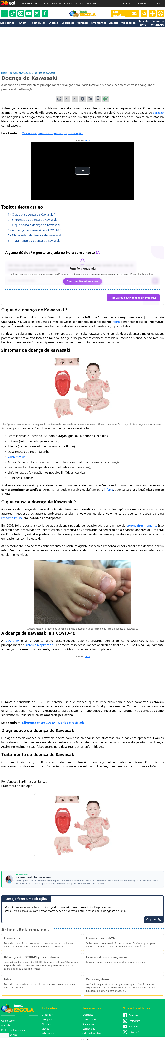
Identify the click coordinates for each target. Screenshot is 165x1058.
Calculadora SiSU (91, 1033)
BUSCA (126, 3)
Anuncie (5, 1025)
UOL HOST (44, 3)
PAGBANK (57, 3)
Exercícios (87, 1014)
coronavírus (135, 525)
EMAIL (160, 3)
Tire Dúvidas (89, 1019)
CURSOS (68, 3)
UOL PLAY (80, 3)
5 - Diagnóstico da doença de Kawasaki (34, 235)
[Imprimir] (59, 99)
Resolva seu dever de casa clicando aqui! (133, 297)
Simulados (88, 1024)
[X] (37, 13)
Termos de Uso (9, 1034)
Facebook (134, 1015)
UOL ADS (91, 3)
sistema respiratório (39, 645)
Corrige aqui (89, 1028)
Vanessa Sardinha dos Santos (33, 877)
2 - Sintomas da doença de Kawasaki (33, 220)
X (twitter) (134, 1032)
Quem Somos (8, 1020)
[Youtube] (28, 13)
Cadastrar (47, 1014)
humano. (150, 525)
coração (158, 112)
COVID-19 (12, 641)
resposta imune (12, 518)
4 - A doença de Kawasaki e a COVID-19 (34, 230)
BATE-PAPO (143, 3)
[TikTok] (12, 13)
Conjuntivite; (16, 457)
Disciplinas (48, 1019)
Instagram (134, 1020)
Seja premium (119, 13)
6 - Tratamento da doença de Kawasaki (34, 241)
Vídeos (45, 1028)
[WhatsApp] (4, 13)
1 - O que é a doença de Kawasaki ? (32, 214)
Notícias (46, 1024)
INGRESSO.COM (29, 3)
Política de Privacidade (13, 1030)
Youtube (133, 1026)
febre (116, 322)
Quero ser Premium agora (82, 281)
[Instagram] (20, 13)
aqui (87, 140)
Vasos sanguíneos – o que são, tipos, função (52, 133)
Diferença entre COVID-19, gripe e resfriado (53, 722)
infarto (108, 490)
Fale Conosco (49, 1033)
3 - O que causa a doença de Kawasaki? (34, 225)
